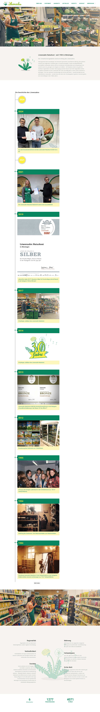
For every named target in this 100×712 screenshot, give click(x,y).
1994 (20, 501)
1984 (20, 543)
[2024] (38, 131)
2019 (20, 214)
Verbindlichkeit (30, 651)
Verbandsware (69, 653)
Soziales (32, 664)
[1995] (38, 474)
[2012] (38, 433)
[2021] (38, 188)
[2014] (38, 347)
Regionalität (31, 641)
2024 (20, 111)
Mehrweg (67, 641)
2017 (20, 290)
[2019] (38, 247)
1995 (20, 458)
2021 (20, 172)
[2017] (38, 306)
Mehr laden (37, 583)
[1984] (38, 559)
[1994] (38, 518)
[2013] (38, 390)
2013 (20, 372)
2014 (20, 330)
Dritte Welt (68, 667)
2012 (20, 418)
